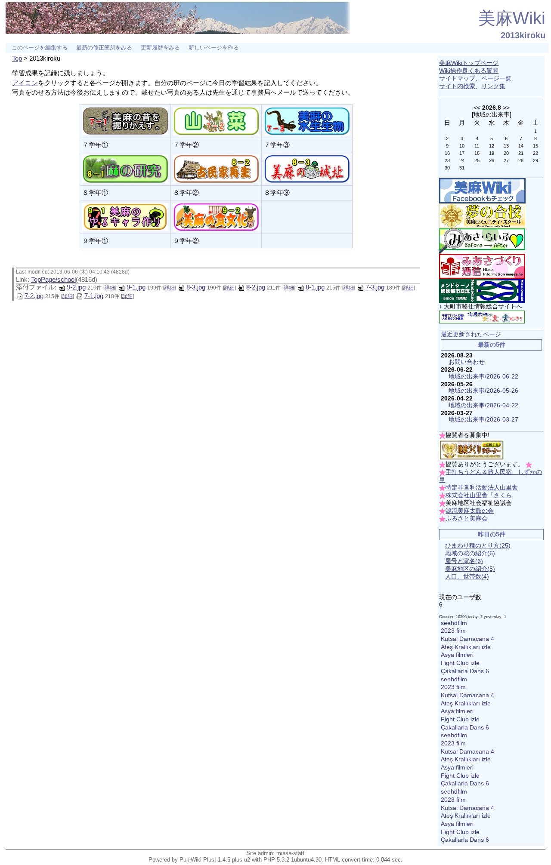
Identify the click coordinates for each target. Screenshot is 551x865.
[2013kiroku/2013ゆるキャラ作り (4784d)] (125, 216)
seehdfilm (454, 623)
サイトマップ (457, 78)
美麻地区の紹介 (470, 569)
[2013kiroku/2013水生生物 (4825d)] (307, 120)
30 (447, 167)
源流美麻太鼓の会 (470, 511)
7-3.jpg (374, 287)
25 (477, 160)
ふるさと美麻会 (467, 518)
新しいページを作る (214, 48)
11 (476, 145)
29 (535, 160)
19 (491, 153)
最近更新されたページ (471, 334)
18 (477, 153)
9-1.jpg (136, 287)
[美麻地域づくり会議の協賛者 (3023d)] (471, 449)
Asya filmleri (457, 655)
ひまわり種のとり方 (478, 545)
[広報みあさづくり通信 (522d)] (482, 266)
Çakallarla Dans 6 (465, 671)
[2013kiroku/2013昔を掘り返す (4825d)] (125, 120)
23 (447, 160)
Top (17, 58)
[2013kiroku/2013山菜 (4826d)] (216, 120)
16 (447, 153)
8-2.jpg (255, 287)
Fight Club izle (460, 663)
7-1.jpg (93, 295)
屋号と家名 (464, 561)
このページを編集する (40, 48)
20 (506, 153)
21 (520, 153)
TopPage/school (53, 279)
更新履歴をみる (160, 48)
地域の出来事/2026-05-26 (483, 391)
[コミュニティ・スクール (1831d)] (482, 215)
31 (461, 167)
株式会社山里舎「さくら (479, 495)
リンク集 (493, 86)
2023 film (453, 631)
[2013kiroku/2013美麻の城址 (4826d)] (307, 168)
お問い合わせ (467, 362)
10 (461, 145)
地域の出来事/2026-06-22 (483, 376)
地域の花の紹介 (470, 553)
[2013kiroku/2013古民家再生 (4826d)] (216, 168)
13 (506, 145)
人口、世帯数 (467, 576)
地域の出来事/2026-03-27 (483, 419)
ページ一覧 (496, 78)
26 (491, 160)
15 (535, 145)
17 (461, 153)
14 (520, 145)
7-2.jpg (34, 295)
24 (461, 160)
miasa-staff (290, 853)
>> (506, 107)
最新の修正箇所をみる (104, 48)
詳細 (110, 288)
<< (477, 107)
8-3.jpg (195, 287)
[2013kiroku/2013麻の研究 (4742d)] (125, 168)
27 (506, 160)
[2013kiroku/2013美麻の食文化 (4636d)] (216, 216)
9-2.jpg (76, 287)
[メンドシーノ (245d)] (482, 290)
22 (535, 153)
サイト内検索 (457, 86)
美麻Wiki (511, 18)
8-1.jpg (315, 287)
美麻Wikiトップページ (468, 63)
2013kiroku (523, 35)
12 (491, 145)
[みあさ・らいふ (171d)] (482, 240)
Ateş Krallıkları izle (466, 647)
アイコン (25, 82)
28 (520, 160)
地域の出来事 (492, 114)
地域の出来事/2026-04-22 (483, 405)
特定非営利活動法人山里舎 (482, 487)
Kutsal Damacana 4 (467, 639)
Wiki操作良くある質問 (468, 71)
